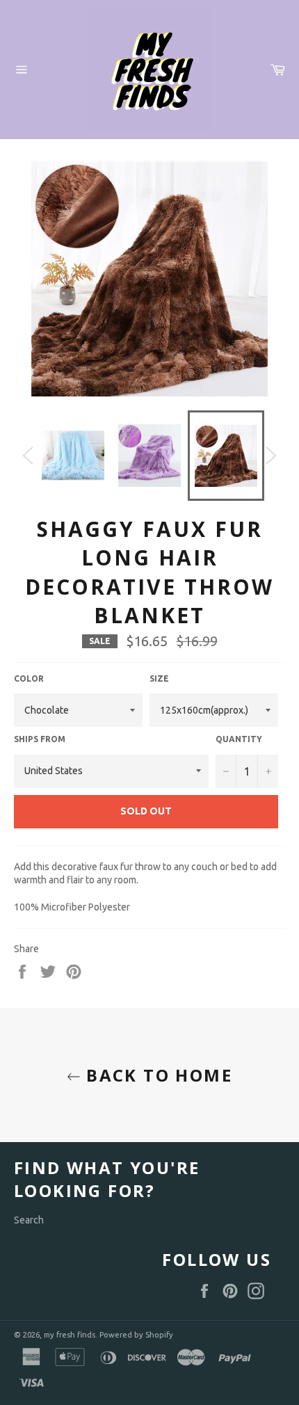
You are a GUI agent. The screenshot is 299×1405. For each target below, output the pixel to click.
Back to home (156, 1074)
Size (159, 678)
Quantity (239, 739)
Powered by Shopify (136, 1335)
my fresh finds (69, 1335)
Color (29, 678)
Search (29, 1220)
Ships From (39, 739)
